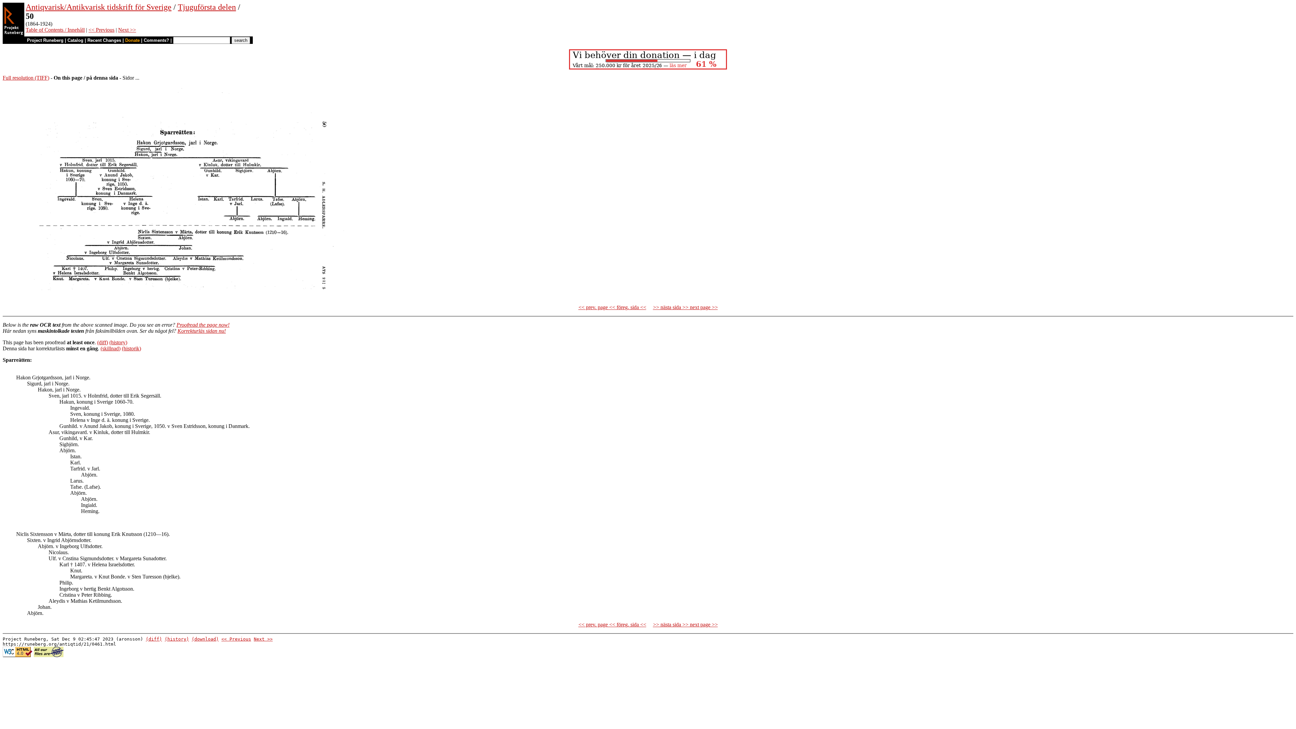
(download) (205, 639)
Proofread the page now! (203, 325)
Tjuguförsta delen (207, 7)
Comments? (156, 40)
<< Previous (101, 30)
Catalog (75, 40)
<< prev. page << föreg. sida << (612, 307)
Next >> (127, 30)
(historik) (131, 348)
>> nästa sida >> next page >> (685, 307)
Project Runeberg (45, 40)
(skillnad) (110, 348)
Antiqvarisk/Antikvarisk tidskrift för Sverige (98, 7)
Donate (132, 40)
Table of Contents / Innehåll (55, 30)
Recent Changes (104, 40)
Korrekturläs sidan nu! (202, 331)
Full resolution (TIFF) (26, 78)
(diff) (102, 342)
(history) (118, 342)
